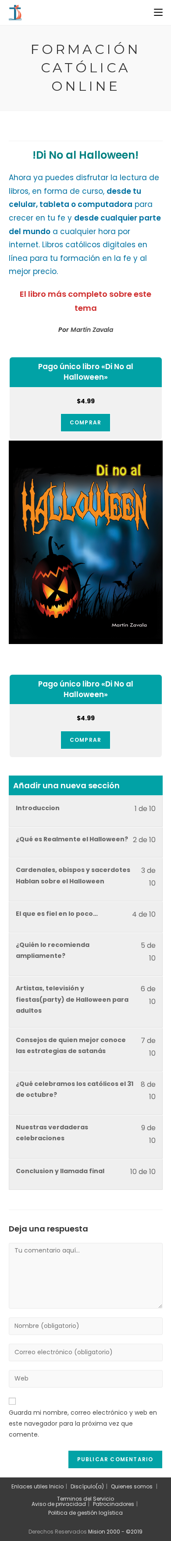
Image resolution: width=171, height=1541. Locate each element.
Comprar (85, 422)
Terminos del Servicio (85, 1498)
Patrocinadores (113, 1504)
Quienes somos (132, 1486)
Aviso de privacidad (59, 1504)
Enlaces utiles (29, 1486)
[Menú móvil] (158, 12)
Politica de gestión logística (85, 1512)
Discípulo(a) (87, 1486)
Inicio (56, 1486)
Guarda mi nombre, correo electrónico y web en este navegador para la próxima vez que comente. (83, 1423)
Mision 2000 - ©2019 (115, 1531)
